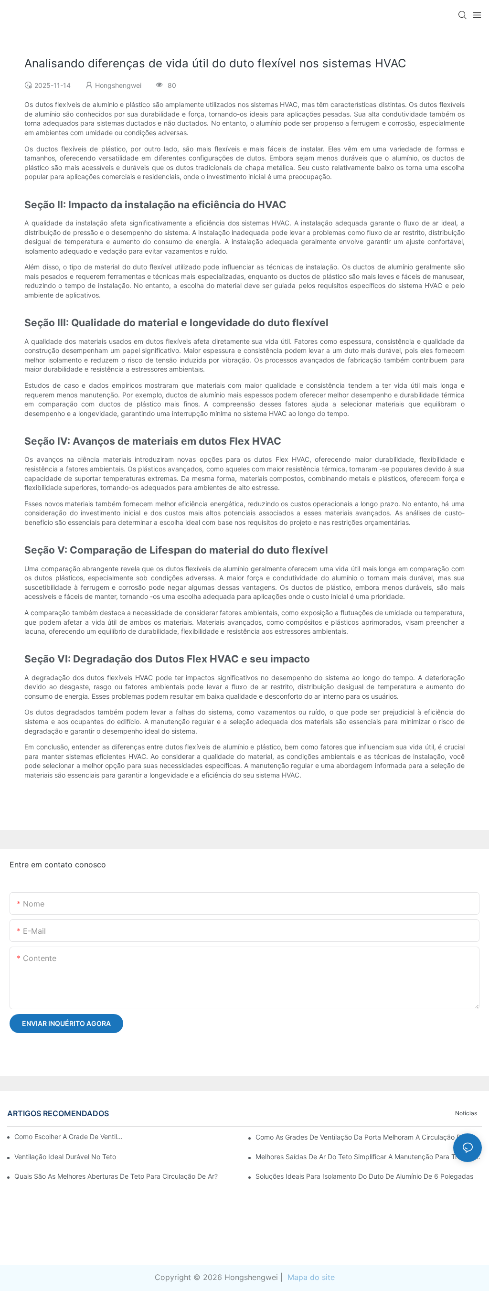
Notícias (466, 1113)
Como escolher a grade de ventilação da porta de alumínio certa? (69, 1136)
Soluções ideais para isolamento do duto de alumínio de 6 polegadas (364, 1176)
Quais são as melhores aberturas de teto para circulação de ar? (116, 1176)
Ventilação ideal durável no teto (65, 1156)
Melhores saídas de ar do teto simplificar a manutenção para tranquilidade (368, 1156)
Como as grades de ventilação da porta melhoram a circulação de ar (364, 1137)
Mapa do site (310, 1277)
